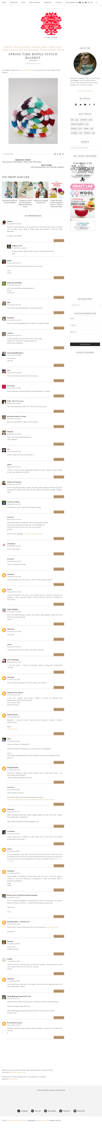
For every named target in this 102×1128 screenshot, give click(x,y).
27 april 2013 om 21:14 (14, 263)
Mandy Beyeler (12, 767)
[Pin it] (63, 154)
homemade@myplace (15, 353)
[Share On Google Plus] (60, 154)
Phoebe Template (21, 1120)
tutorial (74, 133)
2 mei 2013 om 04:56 (13, 717)
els (8, 449)
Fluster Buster (12, 715)
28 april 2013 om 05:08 (14, 355)
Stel (8, 370)
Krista (9, 590)
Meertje (10, 941)
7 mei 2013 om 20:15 (13, 981)
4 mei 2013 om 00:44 (13, 851)
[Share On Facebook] (57, 154)
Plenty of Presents (14, 482)
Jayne (9, 464)
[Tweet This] (55, 154)
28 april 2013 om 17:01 (14, 504)
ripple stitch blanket (28, 49)
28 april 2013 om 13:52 (14, 451)
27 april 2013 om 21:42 (14, 305)
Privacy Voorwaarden (18, 1072)
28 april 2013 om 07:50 (14, 388)
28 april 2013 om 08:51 (14, 419)
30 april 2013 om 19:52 (14, 662)
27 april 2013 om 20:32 (19, 248)
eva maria (11, 386)
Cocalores (11, 831)
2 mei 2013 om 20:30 (13, 790)
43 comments (9, 154)
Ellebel (9, 221)
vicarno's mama (13, 502)
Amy (9, 739)
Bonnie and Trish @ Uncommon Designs (22, 895)
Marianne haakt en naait (16, 416)
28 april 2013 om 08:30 (14, 403)
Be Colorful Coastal (14, 1023)
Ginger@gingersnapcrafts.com (19, 996)
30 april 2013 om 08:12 (14, 647)
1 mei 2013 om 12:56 (13, 679)
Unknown (10, 574)
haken (52, 47)
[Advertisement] (82, 249)
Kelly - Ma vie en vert (15, 401)
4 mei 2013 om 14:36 (13, 897)
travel (86, 128)
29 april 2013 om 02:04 (14, 561)
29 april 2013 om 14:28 (14, 592)
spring (60, 49)
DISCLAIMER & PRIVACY (85, 91)
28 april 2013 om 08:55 (14, 434)
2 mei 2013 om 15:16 (13, 770)
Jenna (9, 849)
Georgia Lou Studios (42, 1120)
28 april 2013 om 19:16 (14, 519)
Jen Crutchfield (13, 660)
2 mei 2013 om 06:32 (13, 741)
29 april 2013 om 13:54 (14, 576)
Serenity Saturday (51, 927)
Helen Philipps (12, 609)
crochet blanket (21, 47)
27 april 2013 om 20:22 (14, 224)
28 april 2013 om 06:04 (14, 373)
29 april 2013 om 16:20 (14, 611)
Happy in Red (11, 1120)
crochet (8, 47)
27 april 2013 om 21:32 (14, 285)
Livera (9, 644)
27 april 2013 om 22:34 (14, 320)
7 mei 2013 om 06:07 (13, 961)
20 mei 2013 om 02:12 (14, 1025)
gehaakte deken (40, 47)
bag (72, 120)
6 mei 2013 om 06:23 (13, 944)
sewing (73, 128)
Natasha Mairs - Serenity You (18, 922)
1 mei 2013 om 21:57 (13, 695)
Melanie (10, 432)
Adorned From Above (15, 693)
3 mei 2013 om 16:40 (13, 834)
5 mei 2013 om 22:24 (13, 924)
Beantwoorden (58, 240)
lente (58, 47)
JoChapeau (11, 544)
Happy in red (17, 246)
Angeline (10, 318)
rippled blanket (48, 49)
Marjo (9, 261)
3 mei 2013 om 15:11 (13, 811)
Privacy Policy (12, 1079)
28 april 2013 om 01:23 (14, 335)
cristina (10, 333)
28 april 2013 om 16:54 (14, 484)
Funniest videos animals (34, 534)
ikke (8, 302)
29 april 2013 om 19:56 (14, 631)
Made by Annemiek (14, 283)
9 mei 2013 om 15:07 (13, 998)
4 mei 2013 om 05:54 (13, 873)
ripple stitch (9, 49)
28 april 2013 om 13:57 (14, 467)
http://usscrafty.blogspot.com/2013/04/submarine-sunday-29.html (30, 799)
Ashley (9, 959)
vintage (87, 133)
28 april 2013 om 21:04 (14, 546)
